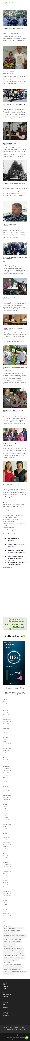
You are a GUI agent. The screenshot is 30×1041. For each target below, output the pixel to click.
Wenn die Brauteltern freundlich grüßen (14, 104)
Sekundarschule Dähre (17, 486)
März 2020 (5, 857)
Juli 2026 (5, 703)
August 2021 (6, 826)
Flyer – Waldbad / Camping (10, 1029)
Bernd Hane (12, 930)
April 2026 (5, 710)
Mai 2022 (5, 808)
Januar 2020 (6, 862)
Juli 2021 (5, 828)
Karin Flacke (20, 950)
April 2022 (5, 811)
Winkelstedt (11, 973)
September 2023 (7, 775)
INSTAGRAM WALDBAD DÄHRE (15, 693)
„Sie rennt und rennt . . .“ (9, 72)
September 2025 (7, 726)
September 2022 (7, 799)
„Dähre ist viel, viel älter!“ (10, 224)
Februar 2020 (6, 860)
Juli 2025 (5, 730)
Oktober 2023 (6, 773)
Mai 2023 (5, 784)
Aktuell (6, 1027)
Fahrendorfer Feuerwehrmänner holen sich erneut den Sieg (15, 258)
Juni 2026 (5, 706)
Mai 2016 (5, 918)
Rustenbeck (6, 957)
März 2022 (5, 813)
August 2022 (6, 802)
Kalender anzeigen (7, 567)
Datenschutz (22, 1029)
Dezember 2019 (7, 864)
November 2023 (7, 770)
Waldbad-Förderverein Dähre (15, 969)
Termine (22, 1027)
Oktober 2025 (6, 723)
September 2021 (7, 824)
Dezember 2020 (7, 842)
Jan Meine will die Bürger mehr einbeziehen (13, 515)
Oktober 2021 (6, 822)
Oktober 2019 (6, 869)
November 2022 (7, 797)
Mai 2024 (5, 757)
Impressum (11, 1031)
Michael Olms (21, 955)
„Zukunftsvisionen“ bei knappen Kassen (14, 328)
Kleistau (10, 953)
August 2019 (6, 873)
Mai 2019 (5, 880)
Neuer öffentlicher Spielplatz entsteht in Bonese (14, 530)
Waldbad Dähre (10, 445)
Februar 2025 (6, 739)
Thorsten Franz (7, 962)
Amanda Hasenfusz (12, 928)
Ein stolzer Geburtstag (9, 297)
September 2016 (7, 915)
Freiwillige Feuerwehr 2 (14, 260)
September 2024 (7, 748)
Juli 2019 (5, 875)
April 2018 (5, 907)
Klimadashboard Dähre (8, 527)
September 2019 (7, 871)
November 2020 (7, 844)
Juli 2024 (5, 752)
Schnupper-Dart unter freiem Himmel (13, 28)
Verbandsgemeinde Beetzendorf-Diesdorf (12, 964)
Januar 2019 (6, 889)
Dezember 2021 (7, 817)
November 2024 (7, 744)
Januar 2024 (6, 766)
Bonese (18, 930)
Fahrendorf (5, 260)
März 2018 (5, 909)
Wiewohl (5, 973)
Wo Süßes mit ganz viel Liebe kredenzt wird (13, 513)
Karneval (5, 953)
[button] (27, 1038)
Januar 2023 (6, 793)
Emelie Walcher (12, 941)
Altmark (5, 928)
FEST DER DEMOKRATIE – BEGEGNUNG (12, 506)
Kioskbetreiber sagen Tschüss (11, 444)
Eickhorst (5, 941)
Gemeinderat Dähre (13, 411)
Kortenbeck (15, 953)
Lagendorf (21, 953)
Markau (15, 955)
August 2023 (6, 777)
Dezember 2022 (7, 795)
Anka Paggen (20, 928)
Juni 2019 (5, 878)
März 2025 (5, 737)
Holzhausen (14, 950)
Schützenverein (10, 30)
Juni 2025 (5, 732)
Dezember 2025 (7, 719)
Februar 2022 (6, 815)
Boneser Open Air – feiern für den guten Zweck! (14, 504)
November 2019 (7, 866)
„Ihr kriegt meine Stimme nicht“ (10, 517)
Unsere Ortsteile (14, 1027)
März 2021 (5, 835)
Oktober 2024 (6, 746)
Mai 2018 (5, 904)
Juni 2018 (5, 902)
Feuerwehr (6, 944)
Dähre (4, 30)
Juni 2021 (5, 831)
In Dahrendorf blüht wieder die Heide (13, 410)
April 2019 (5, 882)
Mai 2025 (5, 735)
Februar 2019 (6, 886)
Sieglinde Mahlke (15, 960)
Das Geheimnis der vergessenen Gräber (14, 183)
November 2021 (7, 819)
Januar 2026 (6, 717)
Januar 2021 (6, 840)
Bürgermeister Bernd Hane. (9, 933)
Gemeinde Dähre (10, 73)
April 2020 (5, 855)
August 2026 (6, 701)
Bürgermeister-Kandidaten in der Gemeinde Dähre (15, 368)
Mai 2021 (5, 833)
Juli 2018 (5, 900)
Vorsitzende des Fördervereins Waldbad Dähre (13, 967)
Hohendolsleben (7, 950)
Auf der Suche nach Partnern (11, 484)
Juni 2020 (5, 851)
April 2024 (5, 759)
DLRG (16, 939)
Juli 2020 (5, 849)
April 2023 (5, 786)
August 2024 (6, 750)
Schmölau (12, 957)
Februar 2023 (6, 790)
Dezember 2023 (7, 768)
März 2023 (5, 788)
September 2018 (7, 895)
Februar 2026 (6, 714)
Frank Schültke (12, 944)
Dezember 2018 (7, 891)
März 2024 (5, 761)
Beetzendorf (6, 930)
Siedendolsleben (7, 960)
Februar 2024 (6, 764)
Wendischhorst (23, 971)
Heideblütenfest (20, 948)
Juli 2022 (5, 804)
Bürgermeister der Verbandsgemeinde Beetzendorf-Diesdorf (14, 936)
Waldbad (5, 969)
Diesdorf (12, 939)
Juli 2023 (5, 779)
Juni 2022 (5, 806)
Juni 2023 (5, 782)
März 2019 (5, 884)
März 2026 (5, 712)
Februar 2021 (6, 837)
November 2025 (7, 721)
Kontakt (18, 1031)
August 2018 (6, 898)
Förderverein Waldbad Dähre (10, 948)
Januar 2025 (6, 741)
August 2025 (6, 728)
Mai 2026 (5, 708)
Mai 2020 (5, 853)
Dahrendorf (5, 411)
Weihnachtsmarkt (15, 971)
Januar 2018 (6, 913)
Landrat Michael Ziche (8, 955)
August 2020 (6, 846)
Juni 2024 (5, 755)
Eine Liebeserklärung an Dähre (11, 143)
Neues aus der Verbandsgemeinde (15, 922)
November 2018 (7, 893)
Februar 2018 (6, 911)
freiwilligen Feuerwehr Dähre (9, 946)
